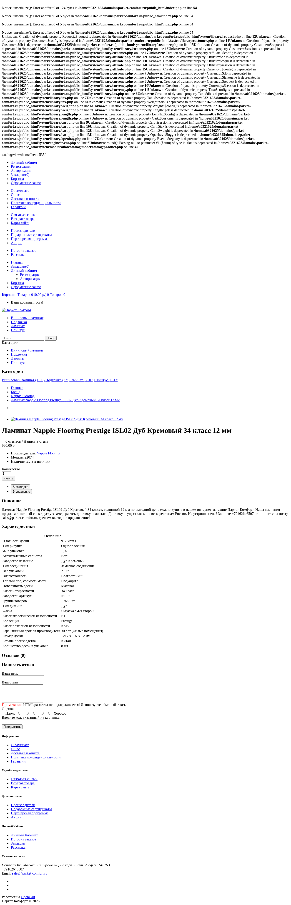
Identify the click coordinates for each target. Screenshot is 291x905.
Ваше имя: (10, 673)
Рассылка (18, 255)
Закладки (18, 843)
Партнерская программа (29, 239)
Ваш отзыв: (11, 682)
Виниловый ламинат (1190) (23, 380)
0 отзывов (13, 441)
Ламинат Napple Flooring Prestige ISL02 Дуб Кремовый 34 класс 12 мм (65, 400)
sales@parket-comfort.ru (29, 873)
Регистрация (20, 166)
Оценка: (8, 709)
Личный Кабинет (24, 835)
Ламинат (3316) (81, 380)
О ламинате (20, 190)
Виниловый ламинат (27, 318)
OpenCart (28, 897)
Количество (11, 469)
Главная (17, 388)
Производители (23, 230)
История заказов (23, 250)
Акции (16, 243)
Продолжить (12, 726)
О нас (15, 195)
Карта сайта (20, 223)
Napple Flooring (23, 396)
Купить (8, 478)
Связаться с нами (24, 215)
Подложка (19, 322)
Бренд (15, 392)
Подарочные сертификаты (31, 235)
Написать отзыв (36, 441)
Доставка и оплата (25, 199)
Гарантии (18, 207)
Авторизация (21, 170)
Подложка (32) (56, 380)
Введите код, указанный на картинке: (31, 717)
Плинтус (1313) (106, 380)
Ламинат (18, 326)
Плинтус (18, 330)
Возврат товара (23, 219)
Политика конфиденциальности (36, 203)
